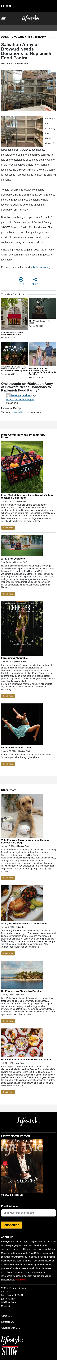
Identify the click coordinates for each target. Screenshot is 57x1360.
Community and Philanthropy (23, 37)
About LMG (6, 1316)
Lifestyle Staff (21, 63)
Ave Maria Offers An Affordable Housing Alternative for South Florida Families (42, 371)
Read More (8, 528)
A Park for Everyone (13, 558)
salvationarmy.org (40, 267)
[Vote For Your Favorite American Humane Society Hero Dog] (22, 816)
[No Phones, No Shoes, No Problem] (22, 975)
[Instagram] (6, 6)
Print (21, 284)
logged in (18, 412)
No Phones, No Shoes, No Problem (22, 991)
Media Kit (5, 1306)
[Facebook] (2, 6)
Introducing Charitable (14, 658)
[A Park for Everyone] (22, 546)
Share (35, 284)
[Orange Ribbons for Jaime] (22, 724)
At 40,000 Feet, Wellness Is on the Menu (24, 923)
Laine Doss (21, 927)
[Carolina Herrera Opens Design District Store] (14, 314)
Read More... (21, 1279)
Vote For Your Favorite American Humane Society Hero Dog (25, 841)
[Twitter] (10, 6)
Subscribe (11, 1225)
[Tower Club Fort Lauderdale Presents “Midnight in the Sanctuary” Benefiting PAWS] (14, 353)
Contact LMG (7, 1322)
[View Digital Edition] (22, 1166)
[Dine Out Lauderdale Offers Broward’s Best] (22, 1043)
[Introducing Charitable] (22, 629)
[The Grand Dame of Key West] (42, 309)
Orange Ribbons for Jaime (16, 747)
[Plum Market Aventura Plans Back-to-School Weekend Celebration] (22, 467)
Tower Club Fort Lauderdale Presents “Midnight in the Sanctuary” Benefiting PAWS (14, 369)
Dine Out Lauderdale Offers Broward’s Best (27, 1059)
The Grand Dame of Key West (40, 322)
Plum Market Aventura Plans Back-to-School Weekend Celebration (27, 496)
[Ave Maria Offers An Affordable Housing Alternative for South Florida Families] (42, 354)
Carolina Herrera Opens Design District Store (12, 333)
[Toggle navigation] (3, 18)
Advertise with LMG (10, 1328)
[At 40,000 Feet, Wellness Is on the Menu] (22, 903)
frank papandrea (21, 395)
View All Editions (12, 1195)
